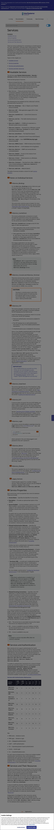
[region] (27, 821)
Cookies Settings (21, 827)
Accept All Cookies (31, 827)
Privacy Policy (32, 824)
